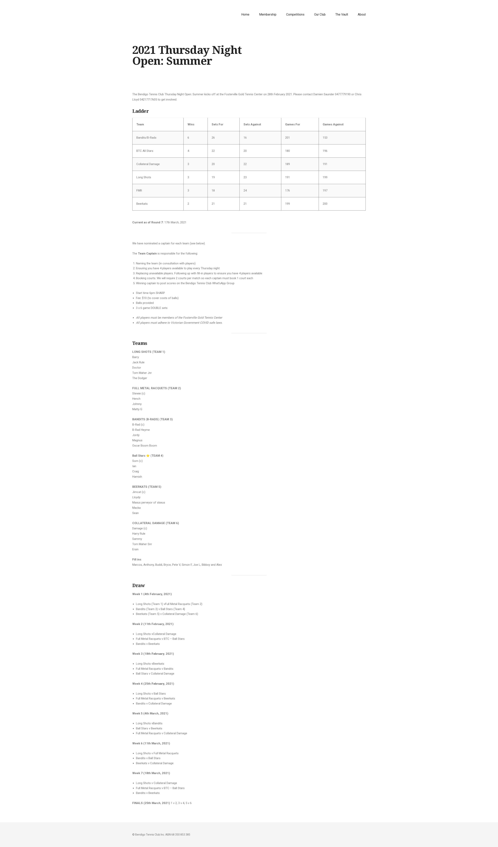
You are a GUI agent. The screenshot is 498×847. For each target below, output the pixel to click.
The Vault (341, 14)
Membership (267, 14)
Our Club (320, 14)
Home (245, 14)
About (362, 14)
